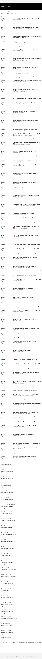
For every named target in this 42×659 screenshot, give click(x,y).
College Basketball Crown (5, 581)
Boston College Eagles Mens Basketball (7, 607)
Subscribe (34, 656)
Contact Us (12, 656)
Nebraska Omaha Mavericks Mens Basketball (8, 480)
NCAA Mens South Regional (5, 623)
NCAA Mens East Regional (5, 628)
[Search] (40, 2)
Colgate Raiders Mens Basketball (6, 606)
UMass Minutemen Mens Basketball (6, 494)
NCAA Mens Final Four (4, 621)
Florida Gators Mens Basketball (6, 525)
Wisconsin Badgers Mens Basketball (7, 536)
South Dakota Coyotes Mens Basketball (7, 492)
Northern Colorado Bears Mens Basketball (7, 553)
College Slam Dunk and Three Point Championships (9, 585)
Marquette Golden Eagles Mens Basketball (8, 504)
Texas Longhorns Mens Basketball (6, 613)
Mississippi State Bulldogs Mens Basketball (8, 466)
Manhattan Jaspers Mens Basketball (7, 632)
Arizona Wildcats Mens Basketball (6, 630)
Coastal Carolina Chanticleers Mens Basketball (8, 569)
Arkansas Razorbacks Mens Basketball (7, 635)
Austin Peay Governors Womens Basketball (8, 469)
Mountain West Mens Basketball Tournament (8, 599)
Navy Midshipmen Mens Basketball (6, 634)
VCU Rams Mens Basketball (5, 567)
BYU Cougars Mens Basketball (6, 543)
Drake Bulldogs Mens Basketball (6, 555)
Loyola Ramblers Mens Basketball (6, 590)
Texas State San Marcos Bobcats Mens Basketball (9, 618)
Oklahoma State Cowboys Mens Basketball (8, 520)
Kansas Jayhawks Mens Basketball (6, 560)
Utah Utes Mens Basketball (5, 550)
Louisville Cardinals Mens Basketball (7, 501)
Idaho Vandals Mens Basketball (6, 637)
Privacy (27, 656)
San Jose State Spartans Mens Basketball (7, 483)
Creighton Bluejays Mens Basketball (7, 499)
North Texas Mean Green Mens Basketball (7, 595)
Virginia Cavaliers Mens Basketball (6, 473)
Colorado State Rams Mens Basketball (7, 586)
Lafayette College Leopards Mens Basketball (8, 602)
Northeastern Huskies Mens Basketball (7, 597)
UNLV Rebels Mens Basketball (5, 539)
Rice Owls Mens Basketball (5, 497)
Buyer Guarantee (18, 656)
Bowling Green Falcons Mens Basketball (7, 588)
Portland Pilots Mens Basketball (6, 485)
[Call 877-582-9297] (38, 2)
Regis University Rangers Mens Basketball (7, 611)
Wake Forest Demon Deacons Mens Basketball (8, 534)
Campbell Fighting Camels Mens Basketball (8, 532)
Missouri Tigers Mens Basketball (6, 490)
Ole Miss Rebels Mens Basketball (6, 616)
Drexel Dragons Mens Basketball (6, 564)
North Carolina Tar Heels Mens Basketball (7, 592)
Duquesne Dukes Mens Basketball (6, 513)
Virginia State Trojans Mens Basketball (7, 471)
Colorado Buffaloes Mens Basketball (7, 583)
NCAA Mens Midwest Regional (5, 627)
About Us (7, 656)
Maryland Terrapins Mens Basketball (7, 506)
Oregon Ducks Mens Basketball (6, 487)
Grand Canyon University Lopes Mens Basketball (8, 546)
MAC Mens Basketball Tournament (6, 625)
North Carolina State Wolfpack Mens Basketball (8, 593)
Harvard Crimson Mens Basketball (6, 518)
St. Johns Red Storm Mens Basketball (7, 511)
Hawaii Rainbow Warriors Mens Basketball (7, 476)
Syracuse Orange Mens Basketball (6, 604)
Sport (4, 6)
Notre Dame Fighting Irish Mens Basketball (8, 565)
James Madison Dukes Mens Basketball (7, 571)
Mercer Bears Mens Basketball (6, 557)
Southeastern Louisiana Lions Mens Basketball (8, 576)
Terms (31, 656)
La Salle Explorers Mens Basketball (6, 572)
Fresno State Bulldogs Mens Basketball (7, 600)
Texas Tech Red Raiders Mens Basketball (7, 620)
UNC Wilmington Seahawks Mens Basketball (8, 551)
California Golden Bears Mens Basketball (7, 522)
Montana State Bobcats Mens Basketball (7, 548)
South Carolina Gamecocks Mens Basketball (8, 574)
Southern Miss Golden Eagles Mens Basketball (8, 541)
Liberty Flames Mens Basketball (6, 464)
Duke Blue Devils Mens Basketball (6, 614)
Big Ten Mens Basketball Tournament (7, 478)
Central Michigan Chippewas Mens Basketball (8, 562)
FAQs (23, 656)
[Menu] (2, 2)
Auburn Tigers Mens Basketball (6, 508)
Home (2, 6)
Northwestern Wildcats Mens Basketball (7, 558)
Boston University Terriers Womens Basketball (8, 579)
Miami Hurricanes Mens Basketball (6, 609)
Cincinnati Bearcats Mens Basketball (7, 529)
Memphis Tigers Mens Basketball (6, 527)
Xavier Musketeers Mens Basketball (6, 578)
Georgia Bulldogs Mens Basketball (6, 515)
